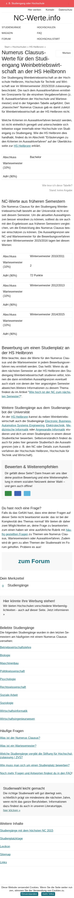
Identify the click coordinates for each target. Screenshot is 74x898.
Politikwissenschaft (12, 671)
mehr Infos (48, 894)
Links (3, 862)
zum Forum (34, 561)
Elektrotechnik (55, 425)
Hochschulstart (48, 38)
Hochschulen (19, 47)
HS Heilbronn (36, 47)
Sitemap (5, 854)
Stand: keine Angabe (60, 190)
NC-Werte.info (37, 18)
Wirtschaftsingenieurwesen (17, 718)
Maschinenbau (9, 663)
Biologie (5, 655)
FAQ (39, 33)
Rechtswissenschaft (13, 687)
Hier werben (34, 9)
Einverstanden (29, 894)
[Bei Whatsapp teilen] (8, 493)
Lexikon (5, 846)
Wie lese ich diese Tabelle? (57, 185)
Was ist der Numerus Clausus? (20, 737)
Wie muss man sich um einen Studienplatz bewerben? (35, 765)
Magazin (7, 33)
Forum (6, 38)
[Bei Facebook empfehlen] (17, 493)
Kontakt (49, 9)
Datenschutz (65, 9)
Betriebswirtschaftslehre (15, 647)
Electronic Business (58, 421)
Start (7, 47)
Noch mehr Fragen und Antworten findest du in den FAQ (36, 773)
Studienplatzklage (11, 838)
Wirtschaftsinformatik (14, 711)
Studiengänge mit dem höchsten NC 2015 (26, 830)
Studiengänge (11, 27)
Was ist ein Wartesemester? (18, 745)
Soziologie (6, 703)
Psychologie (8, 679)
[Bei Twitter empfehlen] (27, 493)
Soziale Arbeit (9, 695)
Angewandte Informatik (50, 429)
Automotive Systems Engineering (23, 425)
